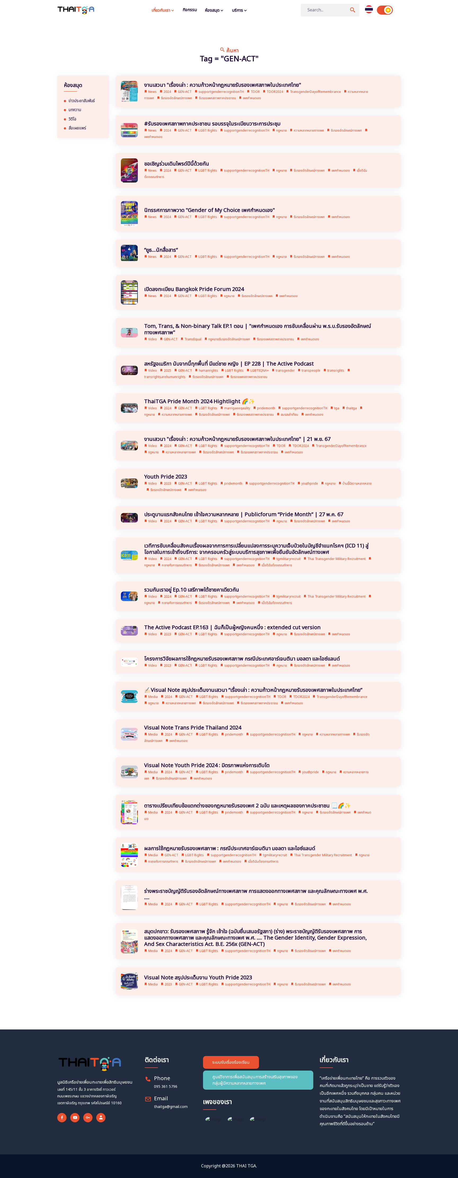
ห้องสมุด (213, 10)
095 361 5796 (165, 1086)
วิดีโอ (72, 119)
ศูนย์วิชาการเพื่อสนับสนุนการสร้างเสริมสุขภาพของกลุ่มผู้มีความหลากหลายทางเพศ (255, 1080)
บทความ (75, 110)
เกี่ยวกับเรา (161, 10)
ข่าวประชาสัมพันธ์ (82, 101)
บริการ (238, 10)
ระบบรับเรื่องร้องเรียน (231, 1062)
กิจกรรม (190, 10)
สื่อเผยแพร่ (77, 128)
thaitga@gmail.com (171, 1107)
